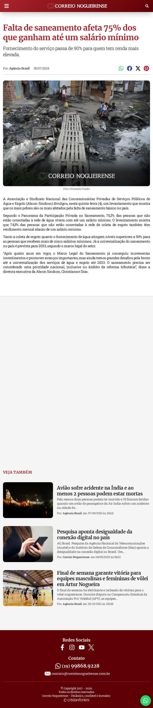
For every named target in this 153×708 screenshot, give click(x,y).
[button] (6, 6)
